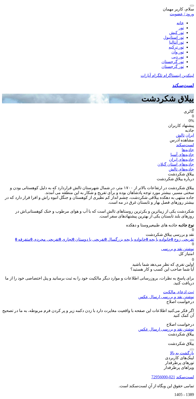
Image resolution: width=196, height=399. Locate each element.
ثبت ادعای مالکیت (178, 292)
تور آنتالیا (176, 42)
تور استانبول (173, 37)
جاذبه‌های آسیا (182, 154)
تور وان (178, 52)
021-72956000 (163, 377)
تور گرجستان (173, 61)
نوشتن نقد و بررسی (177, 249)
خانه (180, 23)
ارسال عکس (149, 297)
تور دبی (178, 57)
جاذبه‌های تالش (181, 169)
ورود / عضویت (182, 14)
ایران (190, 135)
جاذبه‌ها (188, 150)
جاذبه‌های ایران (181, 159)
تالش (180, 135)
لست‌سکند (183, 85)
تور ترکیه (176, 47)
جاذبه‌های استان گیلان (175, 164)
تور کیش (176, 32)
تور (181, 28)
